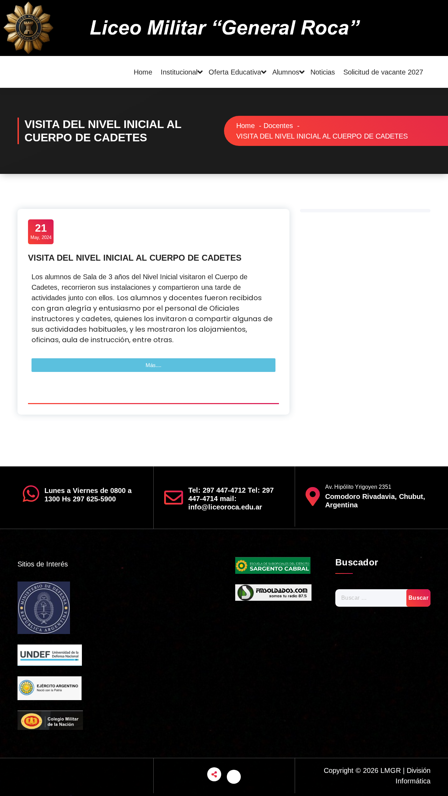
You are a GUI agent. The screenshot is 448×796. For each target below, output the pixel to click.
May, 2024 (40, 231)
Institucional (179, 72)
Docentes (278, 125)
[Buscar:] (383, 598)
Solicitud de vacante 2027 (383, 72)
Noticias (322, 72)
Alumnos (285, 72)
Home (143, 72)
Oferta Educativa (235, 72)
